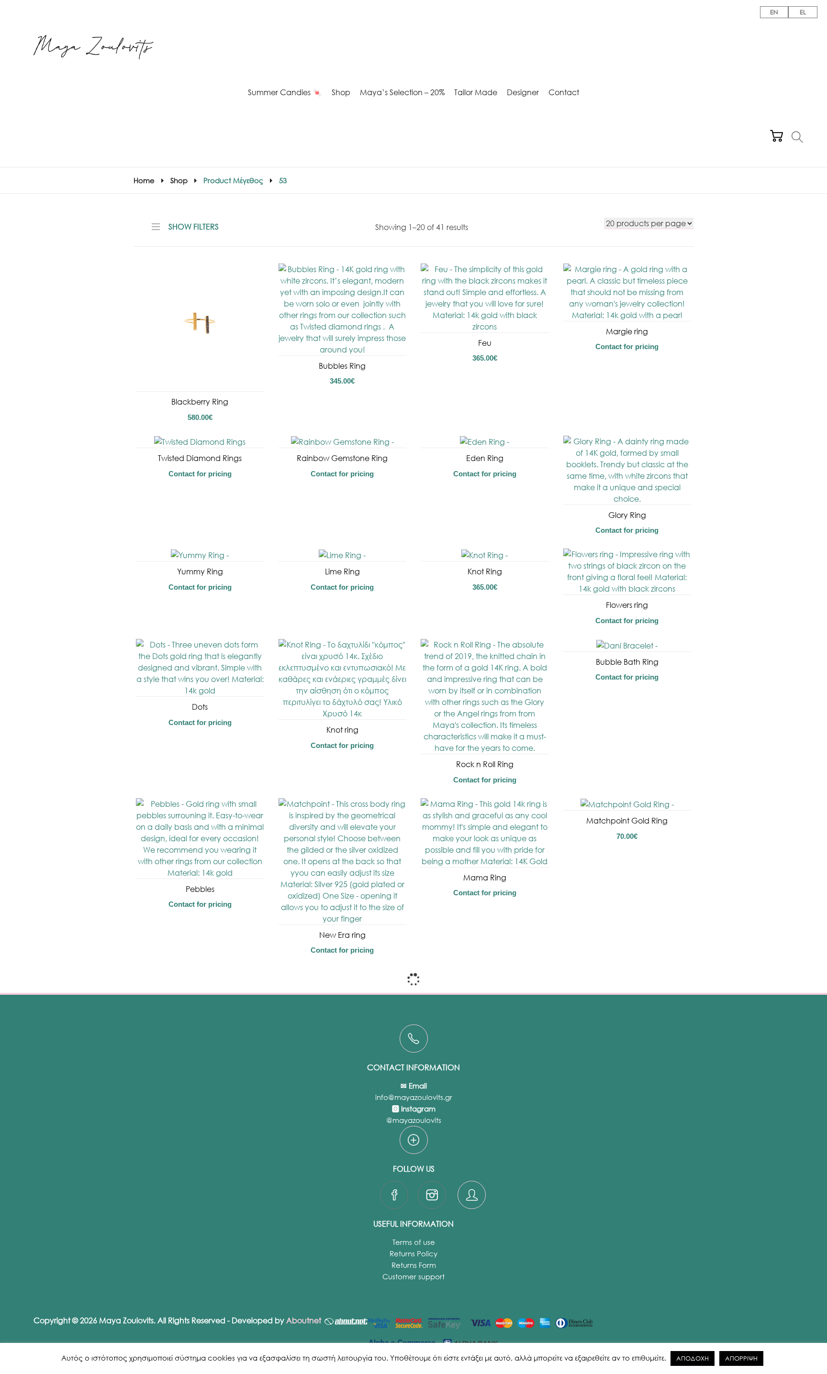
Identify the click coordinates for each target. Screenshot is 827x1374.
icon (414, 1038)
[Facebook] (394, 1197)
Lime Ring (342, 571)
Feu (485, 343)
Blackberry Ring (199, 401)
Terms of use (413, 1242)
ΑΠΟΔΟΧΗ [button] (692, 1358)
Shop (179, 180)
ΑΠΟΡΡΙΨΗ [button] (741, 1358)
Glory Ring (627, 515)
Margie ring (627, 331)
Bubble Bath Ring (627, 662)
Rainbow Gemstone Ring (342, 458)
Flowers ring (627, 605)
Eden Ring (484, 458)
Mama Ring (484, 877)
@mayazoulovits (413, 1120)
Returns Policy (413, 1253)
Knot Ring (485, 571)
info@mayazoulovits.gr (413, 1097)
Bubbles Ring (342, 366)
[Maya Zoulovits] (93, 47)
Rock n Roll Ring (485, 764)
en (774, 12)
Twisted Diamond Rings (200, 458)
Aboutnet (303, 1320)
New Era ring (342, 935)
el (803, 12)
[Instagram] (432, 1197)
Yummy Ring (200, 571)
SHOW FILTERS (193, 225)
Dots (200, 707)
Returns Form (413, 1265)
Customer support (413, 1276)
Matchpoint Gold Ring (627, 820)
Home (144, 180)
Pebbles (200, 889)
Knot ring (342, 730)
